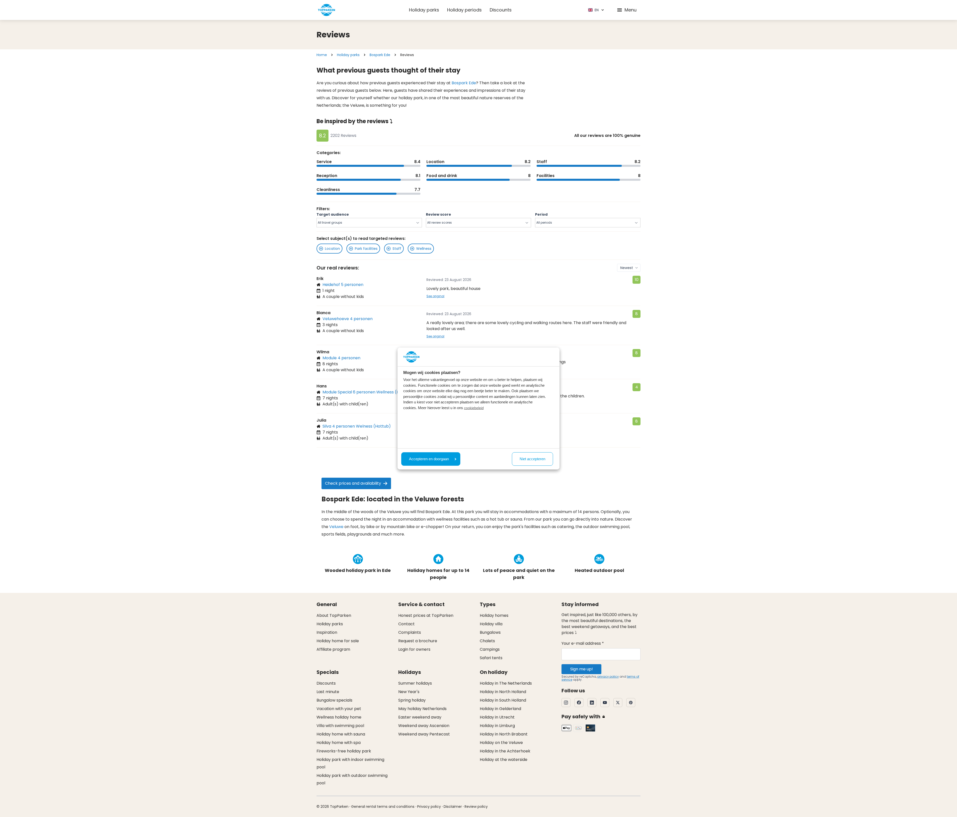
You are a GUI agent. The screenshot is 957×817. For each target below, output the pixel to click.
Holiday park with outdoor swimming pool (352, 779)
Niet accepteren (532, 459)
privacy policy (608, 676)
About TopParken (334, 615)
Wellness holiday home (339, 717)
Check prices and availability (353, 483)
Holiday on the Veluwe (501, 742)
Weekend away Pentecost (424, 734)
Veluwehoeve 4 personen (347, 319)
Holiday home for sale (338, 641)
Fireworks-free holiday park (344, 751)
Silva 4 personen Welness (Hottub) (356, 426)
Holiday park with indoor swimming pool (350, 763)
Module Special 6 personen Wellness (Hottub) (367, 392)
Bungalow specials (334, 700)
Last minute (328, 692)
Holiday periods (464, 10)
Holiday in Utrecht (497, 717)
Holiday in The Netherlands (506, 683)
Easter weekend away (419, 717)
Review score (438, 214)
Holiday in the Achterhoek (505, 751)
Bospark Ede (380, 54)
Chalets (487, 641)
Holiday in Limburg (497, 725)
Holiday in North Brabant (504, 734)
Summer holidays (415, 683)
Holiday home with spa (339, 742)
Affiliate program (333, 649)
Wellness (423, 248)
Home (322, 54)
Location (332, 248)
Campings (490, 649)
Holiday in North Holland (503, 692)
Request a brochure (417, 641)
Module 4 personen (341, 358)
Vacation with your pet (339, 709)
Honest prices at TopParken (425, 615)
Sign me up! (581, 669)
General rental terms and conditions (382, 806)
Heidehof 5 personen (342, 284)
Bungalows (490, 632)
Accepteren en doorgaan (429, 459)
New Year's (408, 692)
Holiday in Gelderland (500, 709)
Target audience (333, 214)
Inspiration (327, 632)
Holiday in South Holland (503, 700)
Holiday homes (494, 615)
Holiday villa (491, 624)
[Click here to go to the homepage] (326, 10)
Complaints (409, 632)
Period (541, 214)
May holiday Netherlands (422, 709)
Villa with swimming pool (340, 725)
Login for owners (414, 649)
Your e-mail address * (582, 643)
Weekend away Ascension (423, 725)
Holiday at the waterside (503, 759)
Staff (397, 248)
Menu (631, 10)
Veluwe (336, 527)
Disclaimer (453, 806)
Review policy (476, 806)
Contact (406, 624)
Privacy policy (429, 806)
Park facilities (366, 248)
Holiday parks (424, 10)
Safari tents (491, 658)
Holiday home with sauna (341, 734)
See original (435, 296)
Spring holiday (412, 700)
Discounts (501, 10)
